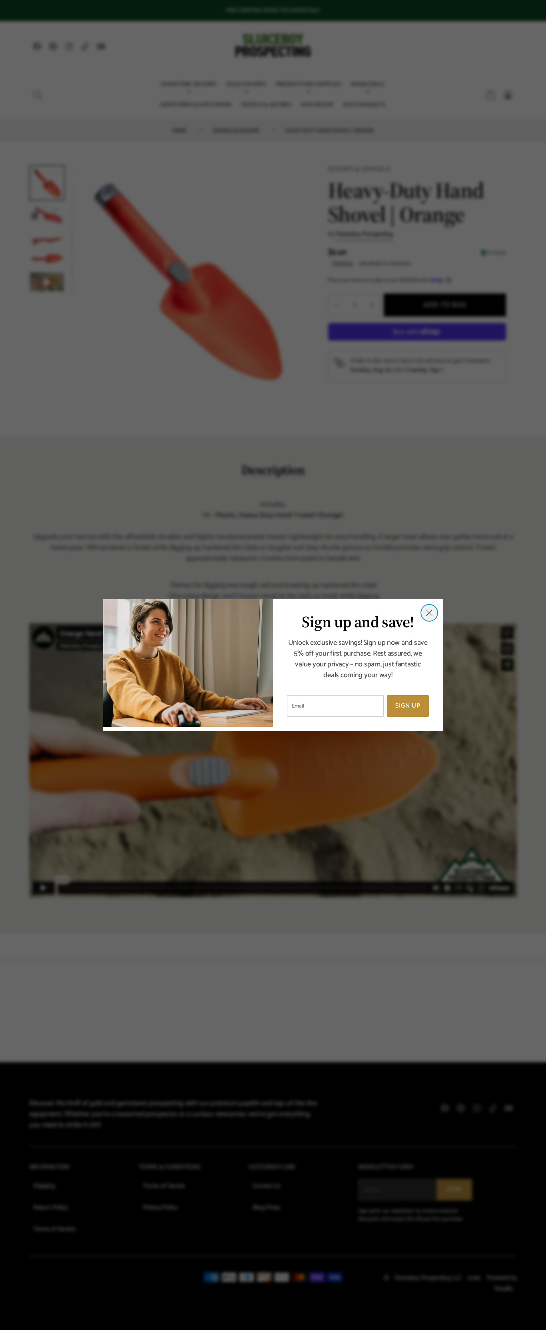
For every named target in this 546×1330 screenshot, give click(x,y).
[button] (429, 613)
